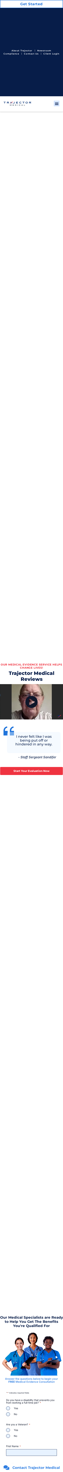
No (15, 1414)
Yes (16, 1408)
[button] (56, 103)
